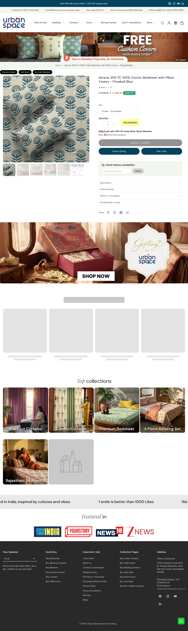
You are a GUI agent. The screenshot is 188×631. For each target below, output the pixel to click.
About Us (87, 563)
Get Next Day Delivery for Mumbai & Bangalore (84, 3)
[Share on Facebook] (108, 212)
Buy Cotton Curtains (129, 558)
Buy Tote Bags (126, 581)
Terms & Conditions (92, 590)
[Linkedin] (183, 3)
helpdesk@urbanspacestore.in (171, 589)
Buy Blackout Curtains (56, 563)
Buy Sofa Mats (126, 572)
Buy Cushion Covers (55, 572)
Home (58, 65)
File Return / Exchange (93, 577)
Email (7, 558)
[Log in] (169, 23)
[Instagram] (174, 3)
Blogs (85, 600)
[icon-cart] (182, 23)
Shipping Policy (90, 572)
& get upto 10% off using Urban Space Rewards (125, 131)
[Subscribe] (33, 558)
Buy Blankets (52, 567)
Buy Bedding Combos (130, 567)
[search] (162, 23)
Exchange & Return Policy (95, 581)
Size (101, 105)
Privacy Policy (89, 586)
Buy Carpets (51, 577)
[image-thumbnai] (9, 169)
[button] (140, 142)
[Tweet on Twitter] (114, 212)
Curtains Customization (93, 567)
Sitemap (86, 595)
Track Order (88, 558)
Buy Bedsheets (53, 558)
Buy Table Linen (53, 581)
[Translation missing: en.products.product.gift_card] (175, 23)
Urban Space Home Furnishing (101, 623)
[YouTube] (178, 3)
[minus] (102, 125)
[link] (71, 464)
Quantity (103, 118)
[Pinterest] (169, 3)
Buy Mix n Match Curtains (132, 586)
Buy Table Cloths (127, 563)
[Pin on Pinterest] (121, 212)
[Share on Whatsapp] (127, 212)
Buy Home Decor (128, 577)
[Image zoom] (46, 119)
